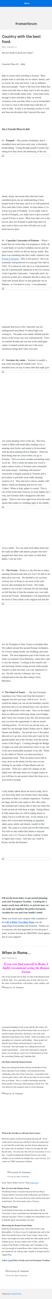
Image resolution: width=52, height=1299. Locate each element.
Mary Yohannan (8, 47)
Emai (10, 1260)
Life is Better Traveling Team (19, 922)
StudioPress (16, 1294)
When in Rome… (16, 952)
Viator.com (34, 1182)
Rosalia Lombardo (10, 259)
